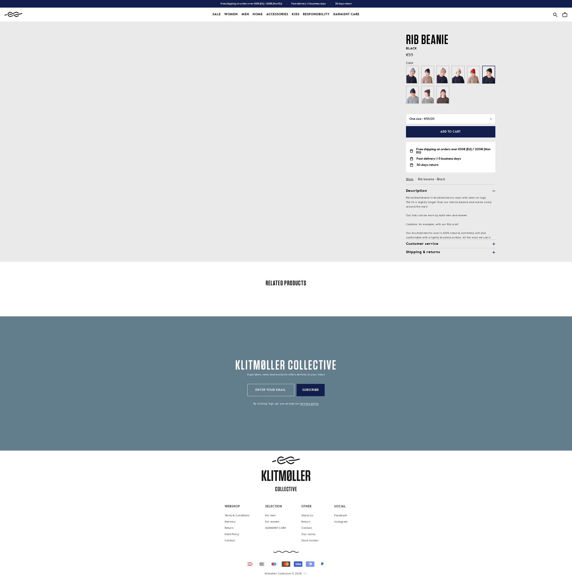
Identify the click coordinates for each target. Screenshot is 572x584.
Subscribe (310, 390)
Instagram (340, 522)
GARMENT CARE (275, 528)
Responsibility (316, 14)
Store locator (310, 540)
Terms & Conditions (237, 515)
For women (272, 522)
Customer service (422, 244)
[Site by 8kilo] (305, 573)
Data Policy (232, 534)
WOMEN (231, 14)
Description (416, 191)
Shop (410, 179)
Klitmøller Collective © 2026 (283, 573)
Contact (230, 540)
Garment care (346, 14)
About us (307, 515)
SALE (216, 14)
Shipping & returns (423, 252)
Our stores (308, 534)
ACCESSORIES (277, 14)
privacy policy (310, 403)
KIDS (295, 14)
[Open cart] (565, 14)
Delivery (230, 522)
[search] (555, 14)
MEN (245, 14)
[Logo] (13, 14)
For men (270, 515)
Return (229, 528)
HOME (258, 14)
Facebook (340, 515)
